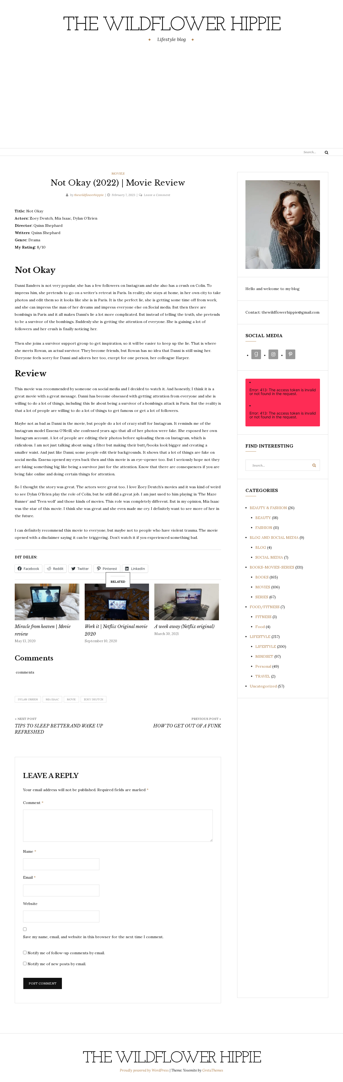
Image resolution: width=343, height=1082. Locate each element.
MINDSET (264, 656)
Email (29, 877)
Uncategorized (263, 686)
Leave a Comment (157, 195)
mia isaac (52, 699)
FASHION (263, 527)
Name (29, 851)
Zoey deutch (93, 699)
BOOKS (262, 577)
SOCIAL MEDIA (269, 557)
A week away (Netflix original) (184, 626)
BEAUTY (263, 517)
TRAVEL (262, 676)
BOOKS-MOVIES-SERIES (272, 567)
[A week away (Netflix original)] (186, 602)
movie (71, 699)
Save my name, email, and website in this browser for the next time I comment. (93, 936)
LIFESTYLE (260, 636)
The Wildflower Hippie (171, 25)
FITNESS (263, 616)
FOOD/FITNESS (264, 606)
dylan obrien (28, 699)
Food (260, 626)
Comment (33, 802)
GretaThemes (212, 1070)
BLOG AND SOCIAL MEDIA (274, 537)
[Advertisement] (171, 96)
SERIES (261, 597)
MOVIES (118, 173)
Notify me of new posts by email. (57, 963)
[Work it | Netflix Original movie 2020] (117, 602)
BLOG (260, 547)
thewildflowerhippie (89, 195)
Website (30, 903)
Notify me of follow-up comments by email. (66, 952)
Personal (263, 666)
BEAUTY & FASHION (268, 507)
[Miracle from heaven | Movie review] (47, 602)
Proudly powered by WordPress (145, 1070)
